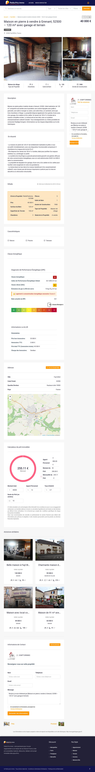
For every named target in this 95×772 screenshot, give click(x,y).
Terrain (75, 753)
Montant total (12, 486)
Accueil (31, 3)
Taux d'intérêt (49, 486)
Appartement (77, 747)
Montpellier (53, 747)
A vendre (7, 29)
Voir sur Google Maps (53, 367)
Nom (9, 673)
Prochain (54, 724)
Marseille (53, 757)
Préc (12, 724)
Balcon (12, 240)
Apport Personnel (32, 486)
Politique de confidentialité (55, 769)
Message (11, 690)
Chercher (86, 8)
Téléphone (38, 673)
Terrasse (49, 240)
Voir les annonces (55, 644)
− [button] (10, 399)
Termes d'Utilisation (16, 709)
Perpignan (53, 753)
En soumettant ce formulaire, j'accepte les (22, 708)
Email (9, 681)
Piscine (30, 240)
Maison (75, 750)
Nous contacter (41, 3)
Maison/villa (76, 760)
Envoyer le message (74, 142)
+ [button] (10, 396)
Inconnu (75, 757)
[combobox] (51, 8)
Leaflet (43, 435)
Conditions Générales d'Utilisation (37, 769)
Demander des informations (18, 713)
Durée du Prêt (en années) (13, 496)
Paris (51, 750)
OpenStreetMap (50, 435)
